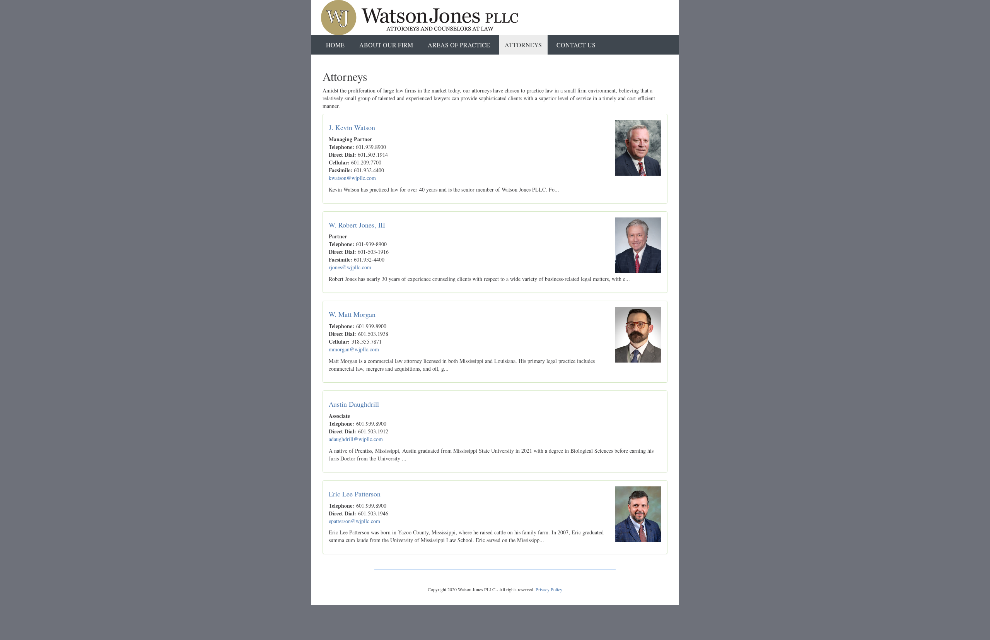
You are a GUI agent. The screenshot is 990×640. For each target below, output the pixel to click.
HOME (335, 45)
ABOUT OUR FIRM (386, 45)
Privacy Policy (549, 589)
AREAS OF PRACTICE (459, 45)
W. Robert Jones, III (357, 224)
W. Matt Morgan (352, 314)
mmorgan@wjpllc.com (354, 349)
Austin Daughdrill (354, 404)
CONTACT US (576, 45)
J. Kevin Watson (352, 127)
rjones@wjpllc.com (350, 267)
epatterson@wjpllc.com (354, 521)
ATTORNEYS (523, 45)
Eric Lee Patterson (355, 493)
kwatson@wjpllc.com (352, 177)
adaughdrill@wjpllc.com (356, 439)
